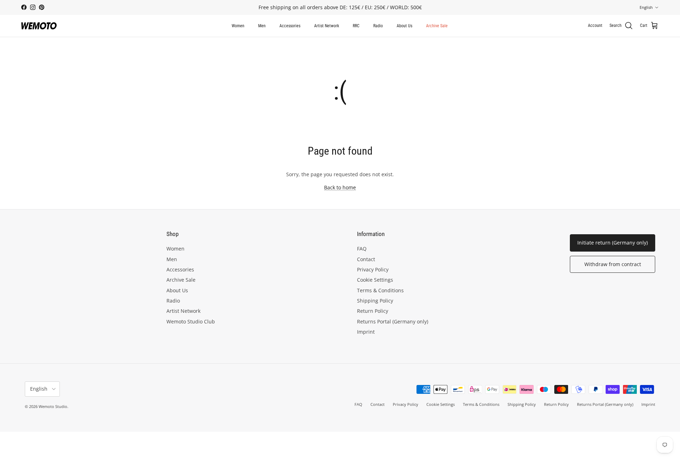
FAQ (362, 248)
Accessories (289, 25)
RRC (356, 25)
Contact (366, 259)
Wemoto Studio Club (190, 321)
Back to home (340, 187)
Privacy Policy (373, 269)
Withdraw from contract (612, 264)
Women (238, 25)
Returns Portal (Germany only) (392, 321)
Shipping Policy (375, 300)
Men (262, 25)
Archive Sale (437, 25)
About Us (404, 25)
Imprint (366, 331)
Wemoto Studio (53, 406)
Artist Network (326, 25)
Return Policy (372, 310)
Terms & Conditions (380, 290)
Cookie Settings (375, 279)
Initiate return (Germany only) (612, 242)
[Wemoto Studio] (39, 25)
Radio (378, 25)
